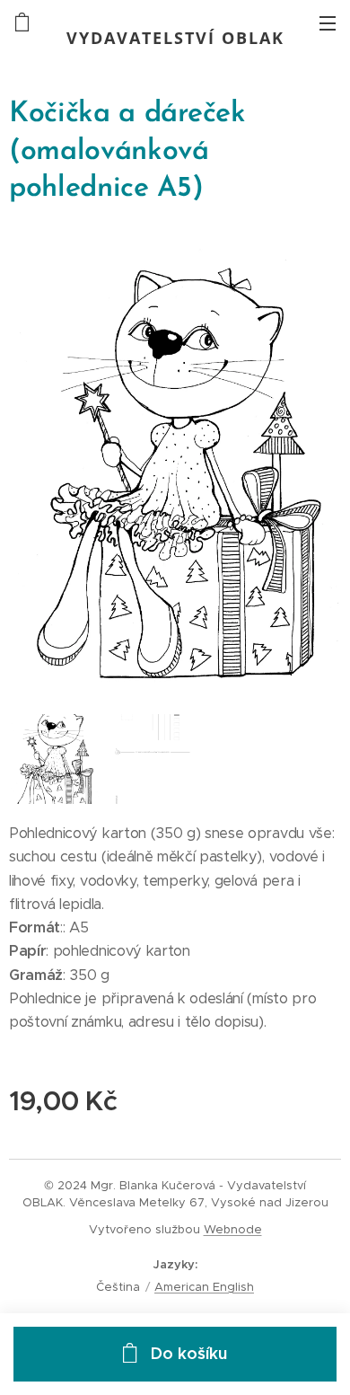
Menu (328, 22)
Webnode (233, 1229)
